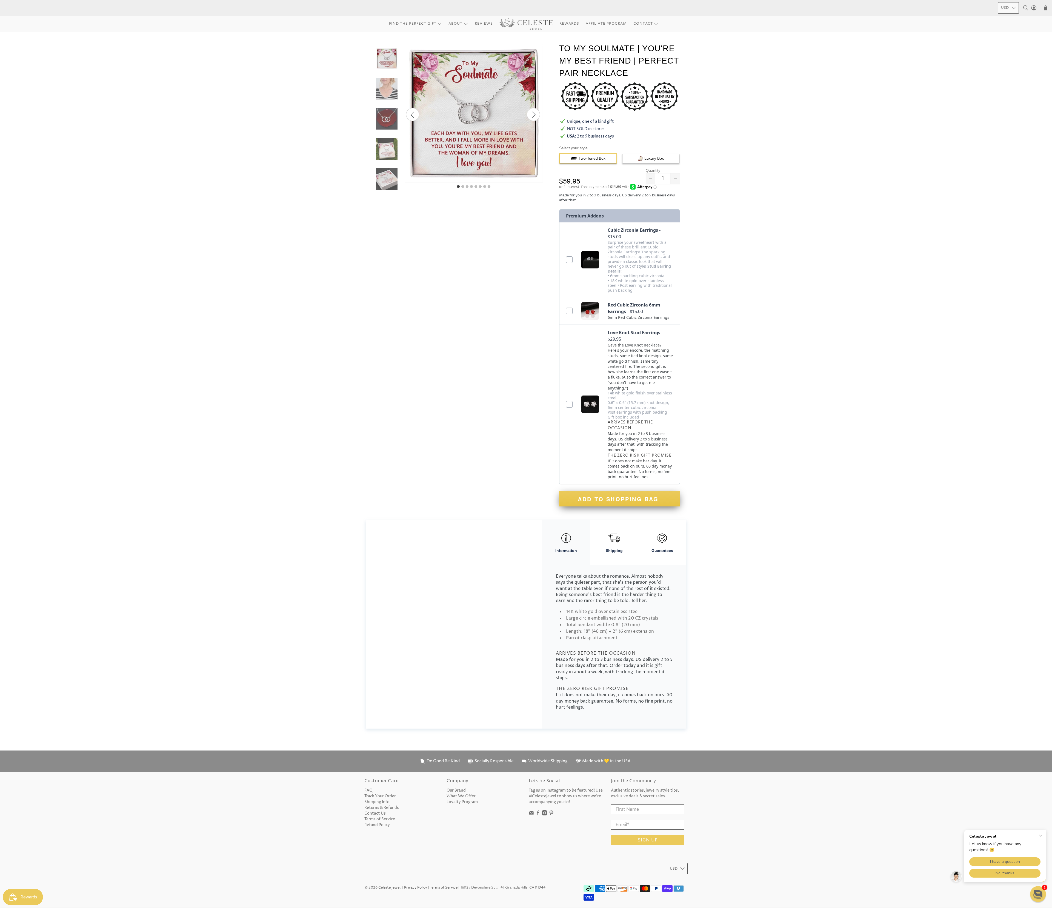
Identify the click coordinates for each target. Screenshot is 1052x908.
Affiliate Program (606, 23)
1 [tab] (458, 187)
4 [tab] (471, 187)
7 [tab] (484, 187)
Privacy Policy (415, 887)
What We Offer (461, 796)
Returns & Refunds (381, 807)
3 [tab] (467, 187)
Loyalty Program (462, 801)
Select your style (573, 148)
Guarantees (662, 550)
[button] (1038, 894)
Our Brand (456, 790)
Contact (643, 23)
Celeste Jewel (389, 887)
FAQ (368, 790)
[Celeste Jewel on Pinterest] (551, 814)
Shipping (614, 550)
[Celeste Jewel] (526, 24)
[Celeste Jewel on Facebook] (538, 814)
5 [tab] (476, 187)
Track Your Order (380, 796)
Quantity (653, 170)
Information (566, 550)
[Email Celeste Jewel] (531, 814)
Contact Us (375, 813)
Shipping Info (377, 801)
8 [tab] (489, 187)
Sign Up (648, 840)
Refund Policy (377, 824)
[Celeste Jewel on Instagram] (544, 814)
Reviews (484, 23)
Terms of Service (379, 819)
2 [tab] (463, 187)
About (455, 23)
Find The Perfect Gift (412, 23)
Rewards (569, 23)
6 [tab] (480, 187)
